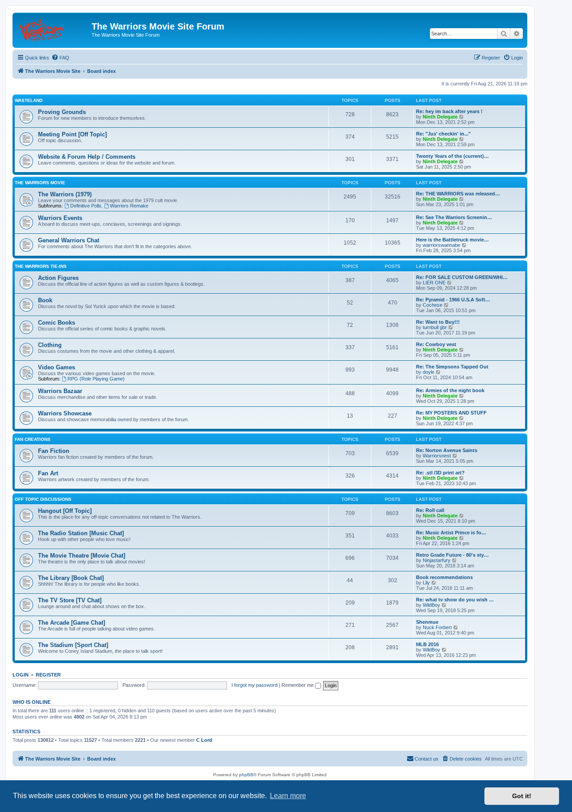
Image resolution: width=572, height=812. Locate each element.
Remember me (298, 685)
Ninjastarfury (436, 560)
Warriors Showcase (65, 413)
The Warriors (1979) (65, 194)
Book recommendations (444, 577)
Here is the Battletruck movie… (452, 239)
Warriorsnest (437, 455)
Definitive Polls (85, 205)
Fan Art (48, 473)
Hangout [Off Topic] (65, 511)
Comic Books (56, 322)
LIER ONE (434, 282)
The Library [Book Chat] (71, 578)
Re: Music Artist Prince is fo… (451, 532)
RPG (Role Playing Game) (96, 378)
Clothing (50, 345)
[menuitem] (60, 57)
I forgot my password (254, 685)
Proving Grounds (62, 112)
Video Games (56, 367)
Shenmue (427, 622)
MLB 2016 (427, 644)
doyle (428, 372)
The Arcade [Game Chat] (71, 622)
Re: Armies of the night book (450, 390)
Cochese (432, 305)
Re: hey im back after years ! (449, 111)
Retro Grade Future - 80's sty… (452, 555)
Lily (426, 582)
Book (45, 300)
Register (48, 674)
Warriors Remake (129, 205)
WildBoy (431, 605)
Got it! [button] (521, 795)
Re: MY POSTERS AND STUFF (451, 412)
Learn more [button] (288, 795)
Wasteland (28, 100)
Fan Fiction (53, 451)
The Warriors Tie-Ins (41, 266)
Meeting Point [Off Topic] (72, 134)
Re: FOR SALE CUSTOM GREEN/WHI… (462, 277)
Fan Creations (32, 439)
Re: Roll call (430, 510)
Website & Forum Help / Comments (86, 156)
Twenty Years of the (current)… (452, 156)
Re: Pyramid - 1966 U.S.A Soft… (453, 299)
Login (21, 674)
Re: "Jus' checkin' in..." (443, 133)
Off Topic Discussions (43, 499)
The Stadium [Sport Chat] (73, 645)
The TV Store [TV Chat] (69, 600)
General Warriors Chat (68, 240)
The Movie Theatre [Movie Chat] (81, 555)
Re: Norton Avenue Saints (446, 450)
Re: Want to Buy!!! (438, 322)
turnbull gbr (435, 327)
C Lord (204, 740)
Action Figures (58, 278)
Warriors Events (60, 218)
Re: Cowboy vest (436, 344)
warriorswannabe (441, 245)
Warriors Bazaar (60, 391)
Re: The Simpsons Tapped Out (452, 366)
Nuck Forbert (437, 627)
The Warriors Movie (40, 182)
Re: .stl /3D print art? (440, 472)
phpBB (246, 774)
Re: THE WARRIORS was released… (458, 193)
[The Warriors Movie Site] (53, 29)
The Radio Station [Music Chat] (81, 533)
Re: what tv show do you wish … (455, 599)
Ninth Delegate (440, 116)
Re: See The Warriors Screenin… (454, 217)
